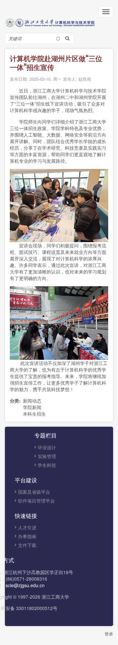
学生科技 (47, 465)
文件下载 (27, 545)
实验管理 (47, 456)
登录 (109, 634)
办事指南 (27, 536)
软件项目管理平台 (36, 500)
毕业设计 (47, 447)
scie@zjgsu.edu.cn (25, 585)
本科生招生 (34, 413)
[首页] (59, 22)
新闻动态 (32, 400)
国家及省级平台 (34, 491)
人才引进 (27, 527)
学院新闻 (32, 407)
